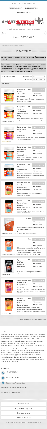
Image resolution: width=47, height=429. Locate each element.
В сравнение (38, 95)
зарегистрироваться (28, 3)
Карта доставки (31, 8)
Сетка (13, 77)
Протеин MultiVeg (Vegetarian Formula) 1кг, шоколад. (21, 264)
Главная (3, 45)
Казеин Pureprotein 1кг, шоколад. (22, 203)
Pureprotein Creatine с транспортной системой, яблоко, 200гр (22, 111)
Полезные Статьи (23, 12)
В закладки (37, 93)
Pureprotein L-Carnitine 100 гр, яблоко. (21, 149)
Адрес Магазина (15, 8)
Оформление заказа (33, 29)
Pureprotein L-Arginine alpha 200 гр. (21, 129)
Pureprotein (21, 45)
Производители (12, 45)
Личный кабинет (12, 29)
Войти (14, 3)
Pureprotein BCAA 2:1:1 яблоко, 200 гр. (22, 91)
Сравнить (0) (5, 83)
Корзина (22, 29)
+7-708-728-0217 (27, 37)
